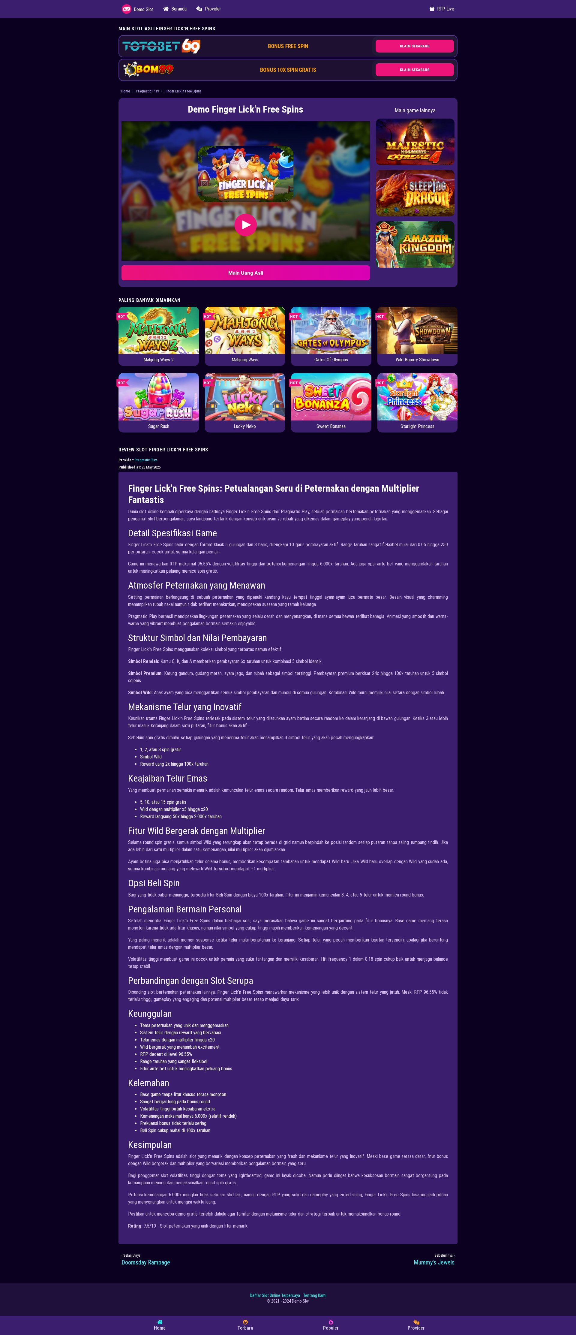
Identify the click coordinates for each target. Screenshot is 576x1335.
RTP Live (445, 9)
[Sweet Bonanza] (331, 396)
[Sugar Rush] (158, 396)
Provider (212, 9)
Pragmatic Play (147, 91)
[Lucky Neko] (245, 396)
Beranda (178, 9)
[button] (245, 174)
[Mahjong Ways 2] (158, 330)
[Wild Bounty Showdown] (417, 330)
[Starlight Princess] (417, 396)
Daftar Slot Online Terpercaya (275, 1295)
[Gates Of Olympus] (331, 330)
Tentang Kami (314, 1295)
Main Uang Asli (245, 273)
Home (125, 91)
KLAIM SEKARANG (415, 46)
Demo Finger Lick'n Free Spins (245, 109)
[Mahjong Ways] (245, 330)
